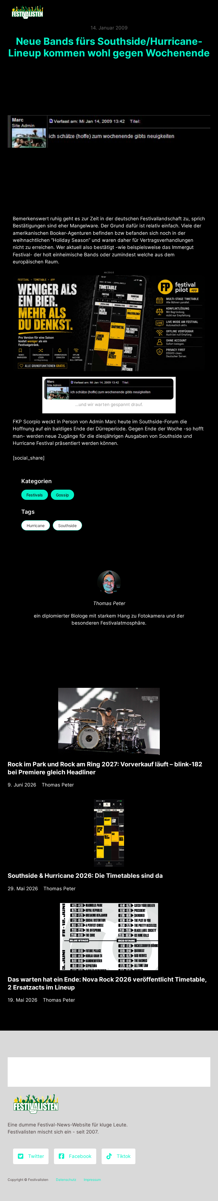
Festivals (34, 494)
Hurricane (36, 525)
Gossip (62, 494)
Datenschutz (66, 1179)
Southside (67, 525)
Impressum (92, 1179)
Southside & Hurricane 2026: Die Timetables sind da (85, 875)
